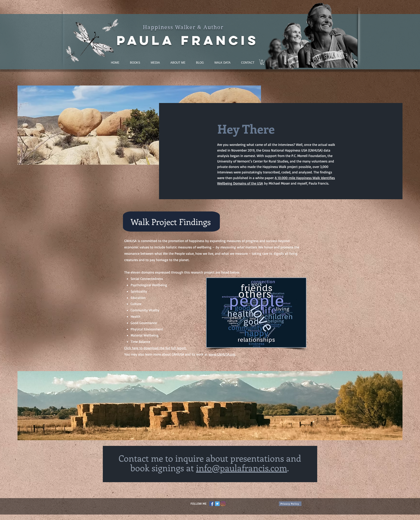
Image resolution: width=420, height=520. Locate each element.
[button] (262, 62)
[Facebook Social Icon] (211, 503)
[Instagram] (223, 503)
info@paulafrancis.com (241, 467)
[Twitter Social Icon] (217, 503)
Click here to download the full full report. (155, 348)
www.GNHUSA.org (221, 354)
